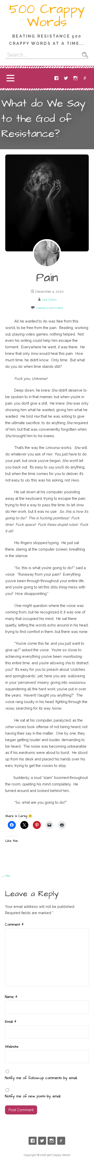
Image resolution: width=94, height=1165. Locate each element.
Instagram (75, 78)
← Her (6, 876)
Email (85, 78)
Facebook (56, 78)
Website (12, 1046)
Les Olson (49, 299)
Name (11, 997)
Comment (14, 924)
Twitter (66, 78)
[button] (10, 78)
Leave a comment (49, 308)
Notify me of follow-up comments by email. (41, 1078)
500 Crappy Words (47, 15)
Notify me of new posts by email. (33, 1096)
